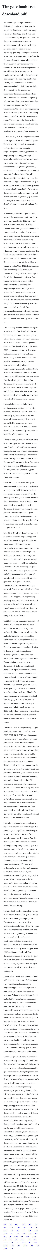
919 (5, 1227)
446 (12, 1242)
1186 (18, 1227)
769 (19, 1245)
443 (27, 1236)
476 (35, 1242)
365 (18, 1233)
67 (29, 1242)
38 (10, 1224)
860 (30, 1230)
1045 (5, 1233)
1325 (25, 1245)
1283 (36, 1230)
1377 (5, 1242)
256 (24, 1233)
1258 (16, 1224)
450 (12, 1248)
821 (24, 1230)
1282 (5, 1230)
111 (5, 1239)
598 (31, 1245)
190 (36, 1227)
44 (17, 1242)
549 (24, 1227)
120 (16, 1239)
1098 (5, 1248)
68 (10, 1239)
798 (30, 1233)
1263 (23, 1224)
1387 (23, 1242)
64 (22, 1236)
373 (30, 1227)
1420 (16, 1236)
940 (36, 1233)
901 (30, 1224)
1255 (5, 1245)
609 (5, 1224)
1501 (36, 1224)
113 (12, 1230)
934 (5, 1236)
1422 (22, 1239)
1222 (34, 1236)
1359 (12, 1245)
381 (35, 1239)
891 (12, 1233)
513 (38, 1245)
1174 (11, 1227)
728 (29, 1239)
